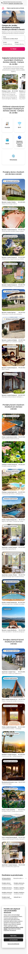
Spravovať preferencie (13, 944)
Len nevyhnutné (13, 940)
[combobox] (13, 39)
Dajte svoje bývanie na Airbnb (15, 8)
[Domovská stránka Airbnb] (3, 8)
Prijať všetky (13, 935)
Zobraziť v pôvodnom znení (16, 3)
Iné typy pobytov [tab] (6, 878)
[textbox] (7, 44)
